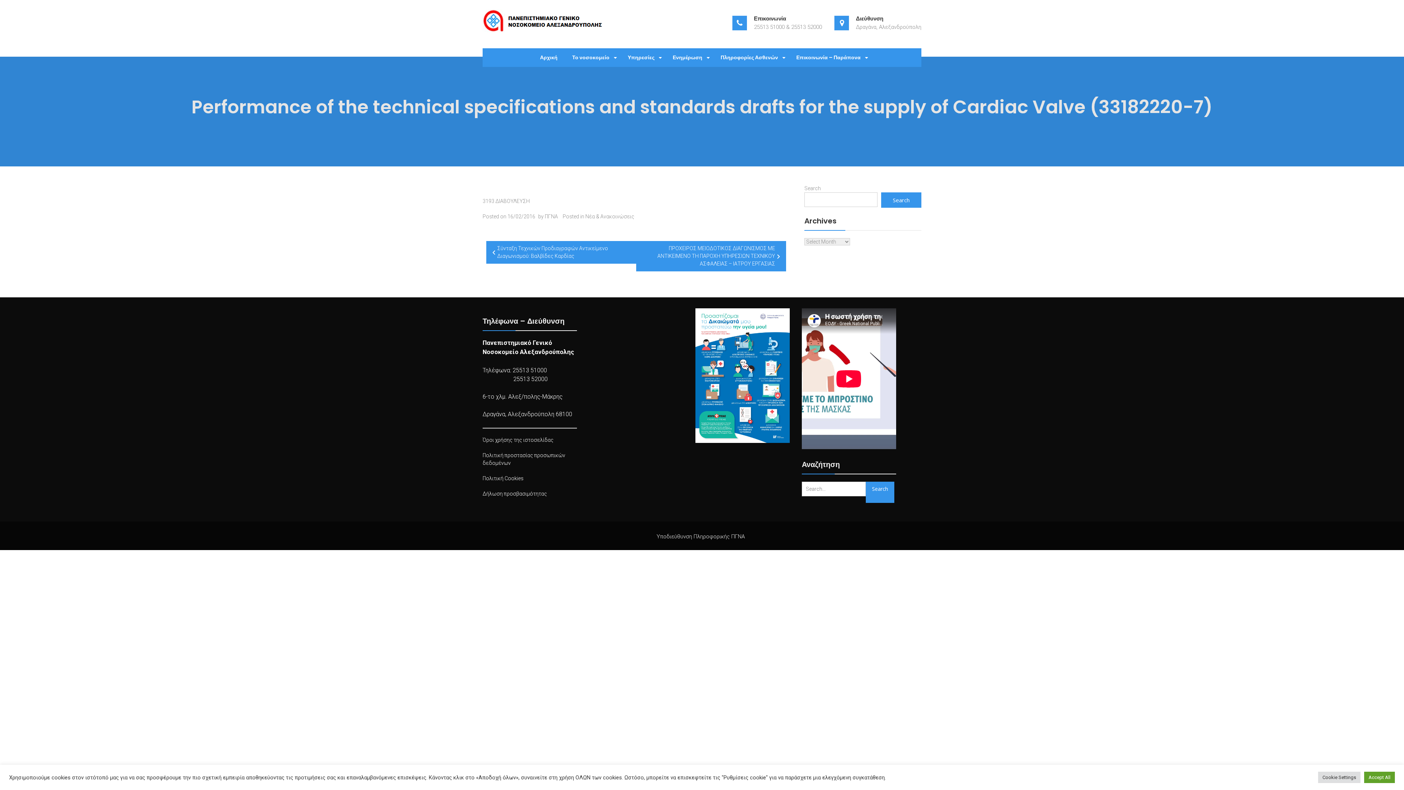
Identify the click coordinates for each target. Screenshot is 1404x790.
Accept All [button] (1379, 777)
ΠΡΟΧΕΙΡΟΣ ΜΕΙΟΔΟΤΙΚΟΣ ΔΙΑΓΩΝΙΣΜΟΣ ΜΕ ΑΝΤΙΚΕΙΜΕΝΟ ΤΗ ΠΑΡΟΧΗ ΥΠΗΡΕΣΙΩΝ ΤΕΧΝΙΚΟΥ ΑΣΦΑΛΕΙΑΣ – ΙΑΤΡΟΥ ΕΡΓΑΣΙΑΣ (716, 256)
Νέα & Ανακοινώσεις (609, 216)
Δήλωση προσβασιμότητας (515, 494)
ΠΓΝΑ (551, 216)
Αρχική (549, 57)
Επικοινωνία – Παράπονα (828, 57)
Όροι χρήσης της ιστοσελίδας (518, 440)
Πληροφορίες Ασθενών (749, 57)
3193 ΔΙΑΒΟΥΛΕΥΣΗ (506, 201)
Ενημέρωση (687, 57)
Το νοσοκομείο (590, 57)
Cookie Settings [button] (1339, 777)
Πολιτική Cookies (503, 478)
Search (812, 188)
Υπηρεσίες (641, 57)
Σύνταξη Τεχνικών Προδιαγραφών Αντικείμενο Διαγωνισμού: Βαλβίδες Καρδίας (552, 252)
